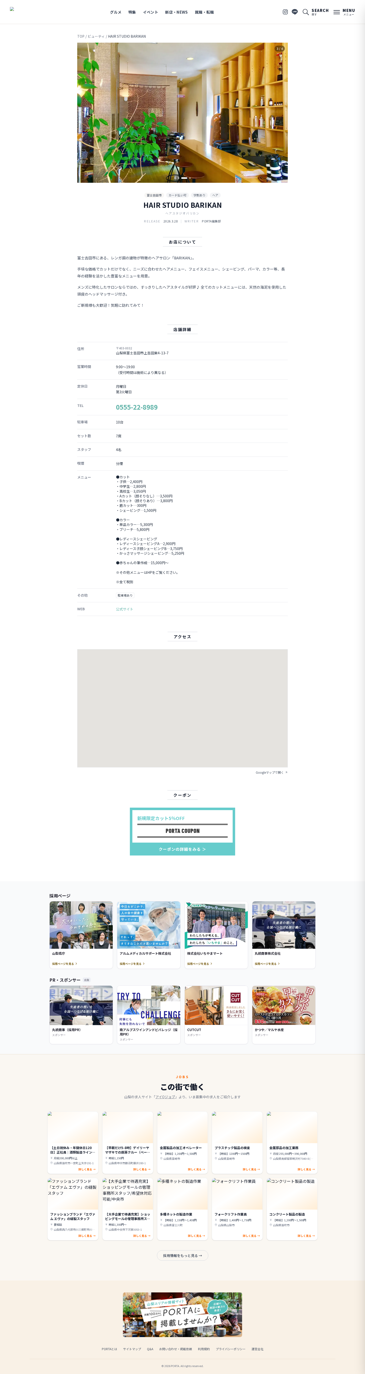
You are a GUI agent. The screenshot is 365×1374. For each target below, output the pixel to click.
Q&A (150, 1349)
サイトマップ (132, 1349)
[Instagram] (285, 11)
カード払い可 (177, 195)
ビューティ (96, 36)
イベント (150, 12)
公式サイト (124, 609)
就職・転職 (204, 12)
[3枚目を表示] (184, 178)
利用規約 (204, 1349)
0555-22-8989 (137, 406)
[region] (182, 113)
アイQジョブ (165, 1096)
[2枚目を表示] (178, 178)
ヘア (215, 195)
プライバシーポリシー (231, 1349)
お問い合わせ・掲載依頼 (175, 1349)
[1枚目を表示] (175, 178)
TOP (80, 36)
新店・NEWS (176, 12)
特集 (132, 12)
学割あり (199, 195)
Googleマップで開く (270, 772)
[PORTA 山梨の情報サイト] (25, 12)
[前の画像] (85, 113)
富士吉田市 (154, 195)
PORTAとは (109, 1349)
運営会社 (257, 1349)
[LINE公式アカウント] (295, 12)
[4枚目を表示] (190, 178)
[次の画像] (280, 113)
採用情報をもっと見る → (182, 1255)
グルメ (115, 12)
